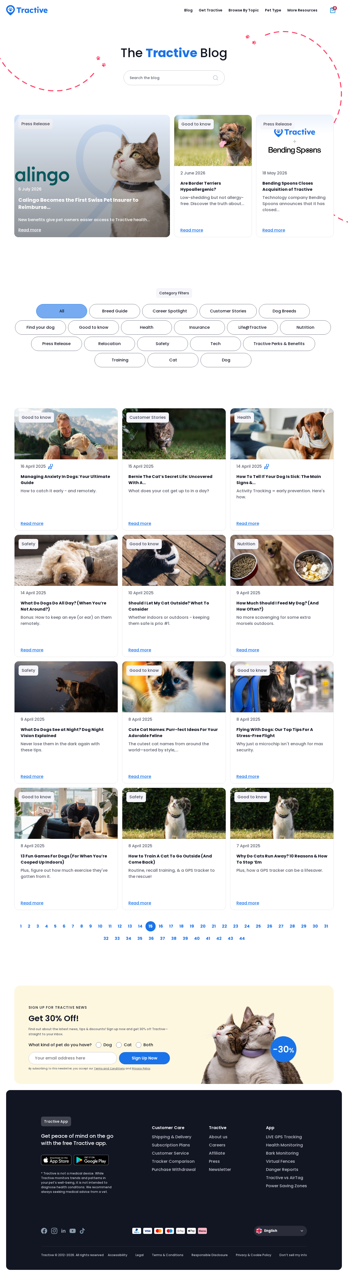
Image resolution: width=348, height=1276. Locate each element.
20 (203, 926)
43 (230, 938)
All (61, 311)
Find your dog (40, 327)
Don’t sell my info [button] (293, 1255)
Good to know (93, 327)
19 (192, 926)
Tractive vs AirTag (284, 1178)
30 (315, 926)
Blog (188, 10)
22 (224, 926)
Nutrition (305, 327)
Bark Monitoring (282, 1153)
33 (117, 938)
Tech (215, 344)
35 (139, 938)
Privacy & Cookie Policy (253, 1255)
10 (100, 926)
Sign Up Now (144, 1058)
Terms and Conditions (109, 1068)
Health (146, 327)
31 (326, 926)
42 (219, 938)
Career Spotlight (170, 311)
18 (181, 926)
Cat (173, 360)
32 (106, 938)
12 (120, 926)
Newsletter (220, 1169)
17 (171, 926)
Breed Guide (114, 311)
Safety (162, 344)
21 (214, 926)
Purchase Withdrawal (174, 1169)
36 (151, 938)
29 (303, 926)
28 (292, 926)
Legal (140, 1255)
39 (185, 938)
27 (281, 926)
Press (214, 1161)
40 (197, 938)
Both (148, 1045)
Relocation (109, 344)
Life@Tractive (252, 327)
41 (208, 938)
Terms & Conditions (167, 1255)
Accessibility (117, 1255)
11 (110, 926)
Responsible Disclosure (210, 1255)
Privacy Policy (141, 1068)
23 (235, 926)
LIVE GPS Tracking (284, 1137)
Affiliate (217, 1153)
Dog (226, 360)
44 (242, 938)
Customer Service (170, 1153)
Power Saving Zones (286, 1186)
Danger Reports (282, 1169)
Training (120, 360)
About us (218, 1137)
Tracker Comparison (173, 1161)
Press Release (56, 344)
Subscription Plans (171, 1145)
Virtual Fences (280, 1161)
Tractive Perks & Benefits (279, 344)
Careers (217, 1145)
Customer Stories (228, 311)
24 (247, 926)
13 (130, 926)
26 (269, 926)
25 (258, 926)
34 (128, 938)
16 (161, 926)
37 (162, 938)
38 (174, 938)
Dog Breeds (284, 311)
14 (140, 926)
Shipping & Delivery (171, 1137)
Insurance (199, 327)
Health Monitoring (284, 1145)
